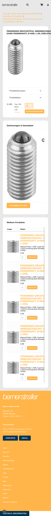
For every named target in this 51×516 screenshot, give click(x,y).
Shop (4, 473)
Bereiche (6, 456)
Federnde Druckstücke (12, 16)
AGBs (5, 494)
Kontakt (5, 477)
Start (5, 14)
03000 (37, 14)
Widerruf (6, 498)
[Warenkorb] (41, 5)
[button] (27, 5)
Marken (5, 465)
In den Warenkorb (34, 111)
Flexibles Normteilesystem (20, 14)
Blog (4, 481)
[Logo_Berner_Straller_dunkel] (10, 5)
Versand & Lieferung (10, 502)
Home (5, 448)
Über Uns (6, 452)
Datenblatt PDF (18, 206)
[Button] (48, 5)
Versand (17, 112)
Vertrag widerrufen (15, 513)
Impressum (7, 489)
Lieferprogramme (8, 469)
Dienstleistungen (8, 460)
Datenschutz (7, 485)
